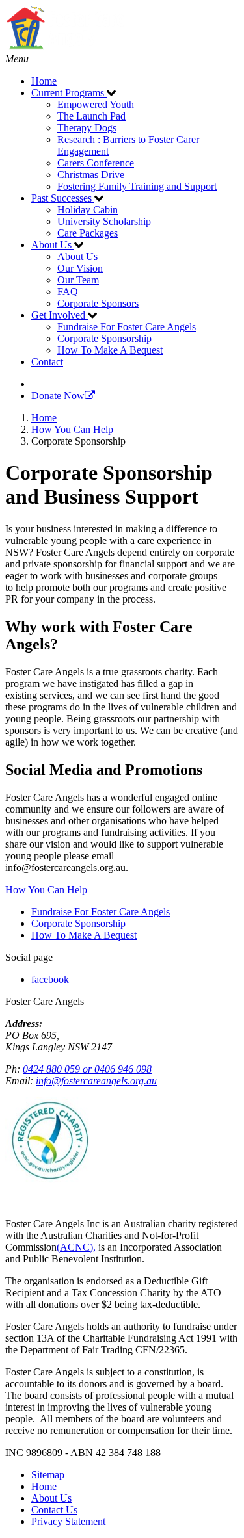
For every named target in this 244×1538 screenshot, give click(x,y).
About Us (51, 1498)
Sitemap (47, 1474)
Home (44, 1486)
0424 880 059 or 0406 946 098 (87, 1069)
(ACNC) (75, 1247)
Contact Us (54, 1509)
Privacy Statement (68, 1521)
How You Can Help (46, 889)
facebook (50, 979)
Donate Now (58, 395)
